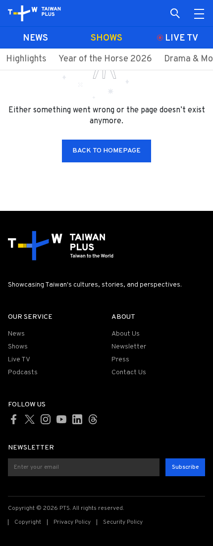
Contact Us (128, 372)
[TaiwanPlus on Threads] (93, 419)
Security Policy (123, 522)
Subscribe (185, 467)
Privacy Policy (72, 522)
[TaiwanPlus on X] (30, 419)
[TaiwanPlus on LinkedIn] (77, 419)
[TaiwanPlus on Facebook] (14, 419)
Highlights (26, 59)
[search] (175, 13)
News (16, 334)
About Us (125, 334)
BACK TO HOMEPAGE (106, 151)
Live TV (19, 359)
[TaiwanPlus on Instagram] (46, 419)
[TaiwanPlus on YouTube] (61, 419)
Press (120, 359)
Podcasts (23, 372)
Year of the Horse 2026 (105, 59)
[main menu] (199, 13)
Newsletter (128, 347)
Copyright (27, 522)
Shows (18, 347)
